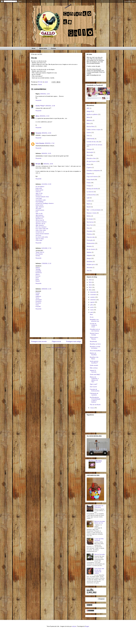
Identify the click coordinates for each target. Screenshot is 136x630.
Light (88, 198)
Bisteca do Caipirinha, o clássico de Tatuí (94, 379)
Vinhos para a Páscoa (94, 338)
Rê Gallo (38, 163)
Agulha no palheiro (92, 114)
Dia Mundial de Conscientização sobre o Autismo (95, 400)
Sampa (89, 258)
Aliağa (37, 294)
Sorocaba (89, 267)
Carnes (89, 132)
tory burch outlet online (42, 237)
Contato (53, 48)
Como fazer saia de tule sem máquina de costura (99, 571)
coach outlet (39, 240)
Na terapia (90, 219)
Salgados (89, 255)
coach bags (39, 198)
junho (92, 307)
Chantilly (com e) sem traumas (95, 330)
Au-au (91, 317)
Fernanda (38, 133)
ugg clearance (39, 215)
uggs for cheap (40, 238)
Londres (89, 201)
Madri (88, 204)
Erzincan (38, 276)
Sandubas (90, 261)
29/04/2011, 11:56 (45, 93)
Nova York (90, 225)
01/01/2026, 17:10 (46, 248)
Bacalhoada (93, 341)
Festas (89, 182)
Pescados (89, 231)
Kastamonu (39, 272)
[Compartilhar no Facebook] (58, 82)
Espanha (89, 173)
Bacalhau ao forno (95, 344)
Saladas (89, 252)
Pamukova (38, 301)
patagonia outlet (40, 217)
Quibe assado (94, 365)
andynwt (74, 626)
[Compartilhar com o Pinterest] (59, 82)
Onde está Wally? (95, 374)
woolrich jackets (40, 210)
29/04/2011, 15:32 (44, 116)
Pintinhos (89, 234)
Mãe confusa (94, 368)
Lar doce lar (90, 191)
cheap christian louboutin (42, 233)
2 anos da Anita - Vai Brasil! (99, 539)
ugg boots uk (39, 218)
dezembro (93, 292)
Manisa (38, 274)
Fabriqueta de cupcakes (94, 394)
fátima (37, 116)
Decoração (90, 152)
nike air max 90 (40, 220)
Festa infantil (90, 179)
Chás (88, 135)
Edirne (37, 279)
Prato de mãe (91, 237)
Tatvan (37, 298)
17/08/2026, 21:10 (46, 263)
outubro (92, 297)
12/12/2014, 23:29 (46, 184)
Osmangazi (39, 299)
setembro (93, 299)
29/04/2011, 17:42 (49, 143)
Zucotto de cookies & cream (93, 325)
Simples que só (91, 264)
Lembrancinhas (91, 194)
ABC (88, 108)
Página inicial (56, 341)
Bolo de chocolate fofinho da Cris (99, 522)
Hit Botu (38, 255)
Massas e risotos (92, 213)
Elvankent (38, 303)
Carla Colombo (40, 143)
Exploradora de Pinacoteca (98, 506)
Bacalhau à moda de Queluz (95, 347)
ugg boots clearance (41, 222)
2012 (90, 287)
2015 (90, 280)
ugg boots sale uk (40, 223)
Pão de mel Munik (95, 404)
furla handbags (39, 201)
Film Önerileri (39, 254)
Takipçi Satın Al (40, 252)
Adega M (89, 111)
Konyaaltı (38, 306)
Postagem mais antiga (73, 341)
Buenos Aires (90, 126)
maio (92, 309)
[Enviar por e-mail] (52, 82)
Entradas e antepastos (93, 170)
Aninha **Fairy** (40, 105)
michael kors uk (40, 232)
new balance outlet (41, 200)
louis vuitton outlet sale (42, 228)
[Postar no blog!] (54, 82)
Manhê (40, 84)
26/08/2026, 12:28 (46, 289)
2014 (90, 282)
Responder (38, 100)
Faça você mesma (92, 176)
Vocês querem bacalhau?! (94, 362)
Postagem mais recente (39, 341)
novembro (93, 294)
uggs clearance (40, 206)
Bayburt (38, 281)
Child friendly (90, 138)
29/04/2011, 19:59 (48, 163)
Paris (88, 228)
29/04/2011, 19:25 (46, 153)
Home (33, 48)
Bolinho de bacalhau (93, 353)
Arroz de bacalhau (95, 350)
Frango (89, 185)
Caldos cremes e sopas (93, 129)
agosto (92, 302)
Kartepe (38, 293)
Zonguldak (38, 271)
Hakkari (38, 267)
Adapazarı (38, 296)
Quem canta (43, 48)
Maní (91, 314)
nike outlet (38, 208)
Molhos (89, 216)
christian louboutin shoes (42, 196)
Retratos (89, 246)
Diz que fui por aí (92, 161)
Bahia (88, 117)
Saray (37, 304)
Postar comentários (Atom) (58, 347)
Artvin (37, 277)
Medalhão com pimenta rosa (94, 320)
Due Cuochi (93, 386)
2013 (90, 285)
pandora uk (39, 195)
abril (91, 312)
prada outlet (39, 188)
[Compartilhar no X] (56, 82)
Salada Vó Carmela (93, 371)
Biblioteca (89, 120)
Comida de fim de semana (94, 144)
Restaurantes (91, 243)
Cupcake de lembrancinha (94, 390)
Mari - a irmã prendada (93, 210)
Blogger (87, 626)
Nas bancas (90, 222)
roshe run (38, 191)
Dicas (88, 155)
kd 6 (37, 211)
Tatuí (88, 270)
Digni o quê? (93, 384)
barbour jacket (39, 190)
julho (91, 304)
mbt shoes (38, 235)
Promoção (90, 240)
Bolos (88, 123)
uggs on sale (39, 193)
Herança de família (92, 188)
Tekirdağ (38, 269)
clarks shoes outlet (41, 230)
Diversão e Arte (91, 158)
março (92, 407)
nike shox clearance (41, 227)
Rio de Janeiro (91, 249)
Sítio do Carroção (99, 554)
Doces (88, 164)
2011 (90, 290)
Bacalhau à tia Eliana (94, 357)
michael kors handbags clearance (45, 203)
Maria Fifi (98, 462)
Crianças (89, 149)
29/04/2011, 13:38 (50, 105)
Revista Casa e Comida (94, 334)
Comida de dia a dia (92, 141)
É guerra (89, 167)
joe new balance (40, 186)
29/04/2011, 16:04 (46, 133)
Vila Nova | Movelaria (95, 461)
